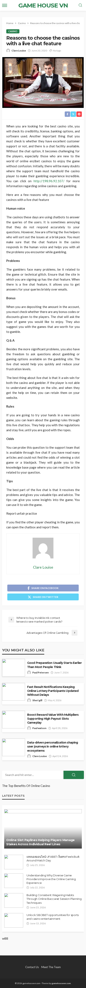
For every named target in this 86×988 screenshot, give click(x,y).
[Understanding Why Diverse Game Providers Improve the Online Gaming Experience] (13, 880)
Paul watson (39, 728)
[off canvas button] (4, 5)
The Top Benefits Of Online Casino (26, 786)
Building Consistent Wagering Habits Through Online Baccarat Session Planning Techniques (54, 898)
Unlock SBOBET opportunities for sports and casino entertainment (53, 916)
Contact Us (32, 967)
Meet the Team (51, 967)
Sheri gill (37, 700)
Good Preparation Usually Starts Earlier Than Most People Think (54, 664)
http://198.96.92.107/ (49, 181)
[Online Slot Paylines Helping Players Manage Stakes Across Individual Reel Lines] (43, 829)
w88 (5, 938)
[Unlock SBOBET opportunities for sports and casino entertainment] (13, 920)
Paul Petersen (40, 672)
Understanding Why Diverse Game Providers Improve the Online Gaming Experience (51, 879)
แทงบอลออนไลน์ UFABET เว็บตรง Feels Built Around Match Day (53, 858)
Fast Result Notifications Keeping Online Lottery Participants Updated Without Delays (53, 690)
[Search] (80, 5)
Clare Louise (18, 50)
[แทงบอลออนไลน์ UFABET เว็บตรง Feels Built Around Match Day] (13, 862)
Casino (12, 31)
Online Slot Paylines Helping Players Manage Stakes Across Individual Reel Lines (40, 842)
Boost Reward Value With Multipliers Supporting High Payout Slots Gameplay (53, 718)
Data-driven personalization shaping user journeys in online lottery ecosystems (52, 746)
